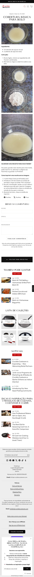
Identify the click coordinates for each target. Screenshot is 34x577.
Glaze (15, 13)
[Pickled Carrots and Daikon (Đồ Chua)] (6, 291)
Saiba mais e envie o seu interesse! (17, 516)
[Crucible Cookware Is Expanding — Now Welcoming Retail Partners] (6, 361)
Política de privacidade (24, 243)
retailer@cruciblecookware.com (19, 509)
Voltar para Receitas (18, 259)
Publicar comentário (17, 238)
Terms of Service (17, 486)
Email (3, 216)
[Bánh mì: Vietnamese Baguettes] (6, 300)
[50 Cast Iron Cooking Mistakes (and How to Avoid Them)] (6, 435)
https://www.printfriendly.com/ (19, 178)
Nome (3, 208)
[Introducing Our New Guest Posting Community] (6, 388)
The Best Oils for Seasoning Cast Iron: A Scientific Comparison (20, 426)
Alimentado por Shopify (17, 575)
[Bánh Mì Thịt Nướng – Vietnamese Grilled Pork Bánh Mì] (6, 280)
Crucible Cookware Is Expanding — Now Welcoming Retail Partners (22, 363)
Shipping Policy (17, 492)
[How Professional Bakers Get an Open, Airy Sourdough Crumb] (6, 413)
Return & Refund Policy (17, 489)
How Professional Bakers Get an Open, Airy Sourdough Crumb (21, 415)
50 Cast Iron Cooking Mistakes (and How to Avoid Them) (20, 438)
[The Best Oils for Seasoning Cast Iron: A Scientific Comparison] (6, 424)
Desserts (11, 13)
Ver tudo (17, 273)
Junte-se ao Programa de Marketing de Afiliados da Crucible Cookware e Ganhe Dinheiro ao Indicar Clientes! (22, 377)
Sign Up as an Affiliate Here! (17, 525)
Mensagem (5, 224)
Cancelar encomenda (17, 531)
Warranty (17, 495)
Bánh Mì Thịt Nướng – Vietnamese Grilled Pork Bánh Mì (21, 282)
